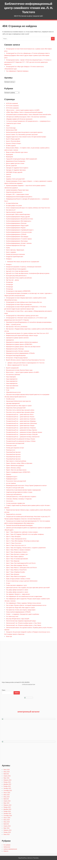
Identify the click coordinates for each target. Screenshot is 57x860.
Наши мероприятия (11, 379)
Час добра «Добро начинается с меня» (17, 590)
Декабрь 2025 (7, 784)
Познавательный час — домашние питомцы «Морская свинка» (24, 432)
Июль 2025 (7, 794)
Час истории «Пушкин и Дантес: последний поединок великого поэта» (26, 605)
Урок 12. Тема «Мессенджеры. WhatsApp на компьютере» (22, 541)
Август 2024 (7, 817)
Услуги (8, 583)
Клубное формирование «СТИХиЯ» (16, 234)
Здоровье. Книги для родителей (15, 179)
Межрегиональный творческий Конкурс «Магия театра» (22, 335)
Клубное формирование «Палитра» (16, 223)
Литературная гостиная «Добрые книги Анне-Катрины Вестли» (24, 302)
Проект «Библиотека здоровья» (15, 465)
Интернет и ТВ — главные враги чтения (17, 194)
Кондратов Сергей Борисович (14, 256)
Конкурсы (9, 259)
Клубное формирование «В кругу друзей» (18, 216)
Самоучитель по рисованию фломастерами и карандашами (23, 490)
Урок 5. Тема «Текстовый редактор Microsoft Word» (21, 563)
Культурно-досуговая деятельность (16, 275)
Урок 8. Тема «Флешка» (12, 574)
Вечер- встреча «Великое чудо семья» (17, 152)
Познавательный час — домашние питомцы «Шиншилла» (23, 436)
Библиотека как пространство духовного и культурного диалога (24, 132)
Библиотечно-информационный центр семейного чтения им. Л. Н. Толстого (28, 8)
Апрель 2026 (7, 776)
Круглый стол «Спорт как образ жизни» (17, 271)
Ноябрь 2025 (7, 786)
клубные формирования (10, 849)
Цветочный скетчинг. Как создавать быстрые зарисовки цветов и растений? (28, 587)
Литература (9, 282)
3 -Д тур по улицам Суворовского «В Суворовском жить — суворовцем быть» (28, 121)
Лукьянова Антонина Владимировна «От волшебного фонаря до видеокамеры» (29, 322)
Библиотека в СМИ (11, 130)
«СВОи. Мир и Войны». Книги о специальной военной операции (24, 112)
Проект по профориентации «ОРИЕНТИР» (18, 472)
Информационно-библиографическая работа (19, 196)
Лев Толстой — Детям (12, 280)
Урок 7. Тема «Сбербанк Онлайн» (15, 572)
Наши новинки (10, 388)
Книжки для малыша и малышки (15, 254)
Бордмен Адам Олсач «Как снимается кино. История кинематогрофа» (26, 137)
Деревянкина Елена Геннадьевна (15, 161)
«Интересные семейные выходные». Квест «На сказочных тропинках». (26, 117)
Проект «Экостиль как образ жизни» (16, 470)
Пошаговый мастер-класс (13, 452)
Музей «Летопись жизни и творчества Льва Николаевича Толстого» (25, 360)
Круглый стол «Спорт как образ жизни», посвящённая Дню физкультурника (27, 273)
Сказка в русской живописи (14, 494)
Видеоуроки (9, 154)
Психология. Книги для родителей (16, 481)
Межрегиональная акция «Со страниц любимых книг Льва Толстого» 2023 (27, 333)
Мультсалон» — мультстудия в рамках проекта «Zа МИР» (22, 372)
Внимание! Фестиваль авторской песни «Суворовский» (23, 261)
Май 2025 (6, 799)
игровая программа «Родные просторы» (17, 190)
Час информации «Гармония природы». (17, 71)
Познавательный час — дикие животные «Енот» (20, 414)
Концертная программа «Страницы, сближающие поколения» (23, 267)
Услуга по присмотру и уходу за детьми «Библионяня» (22, 581)
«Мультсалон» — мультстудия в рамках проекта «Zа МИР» (23, 110)
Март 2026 (6, 778)
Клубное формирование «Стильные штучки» (19, 232)
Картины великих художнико (14, 212)
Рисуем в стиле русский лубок (15, 487)
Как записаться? (10, 210)
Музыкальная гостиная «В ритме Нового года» (19, 370)
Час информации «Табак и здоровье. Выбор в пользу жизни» (23, 603)
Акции (8, 125)
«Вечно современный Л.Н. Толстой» (17, 365)
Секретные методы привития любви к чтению (19, 492)
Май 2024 (6, 824)
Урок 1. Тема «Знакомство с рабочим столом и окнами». (22, 532)
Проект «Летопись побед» (13, 468)
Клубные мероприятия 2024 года (15, 245)
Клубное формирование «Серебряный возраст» (20, 230)
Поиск (3, 690)
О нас (7, 390)
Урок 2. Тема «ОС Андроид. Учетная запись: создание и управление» (26, 547)
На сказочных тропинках (13, 374)
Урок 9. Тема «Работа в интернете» (16, 576)
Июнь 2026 (7, 771)
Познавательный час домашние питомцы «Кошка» (20, 439)
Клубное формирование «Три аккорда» (17, 236)
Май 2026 (6, 774)
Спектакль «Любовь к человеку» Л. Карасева (19, 499)
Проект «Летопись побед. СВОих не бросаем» (19, 463)
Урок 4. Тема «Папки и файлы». (15, 556)
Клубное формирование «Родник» (16, 228)
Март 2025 (6, 803)
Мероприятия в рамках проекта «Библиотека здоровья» (22, 342)
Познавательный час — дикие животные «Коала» (20, 416)
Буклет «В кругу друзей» (13, 139)
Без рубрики (7, 845)
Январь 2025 (7, 807)
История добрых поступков (14, 205)
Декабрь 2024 (7, 809)
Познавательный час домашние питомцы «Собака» (21, 441)
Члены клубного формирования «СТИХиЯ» (18, 612)
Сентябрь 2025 (8, 790)
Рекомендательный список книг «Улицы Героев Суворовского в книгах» (26, 485)
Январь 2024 (7, 832)
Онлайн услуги (10, 399)
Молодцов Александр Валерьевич (16, 355)
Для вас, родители (11, 165)
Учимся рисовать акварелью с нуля (16, 585)
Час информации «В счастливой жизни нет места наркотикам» (24, 596)
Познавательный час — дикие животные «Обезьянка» (21, 423)
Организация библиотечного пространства (18, 401)
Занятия (8, 174)
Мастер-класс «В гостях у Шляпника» (16, 326)
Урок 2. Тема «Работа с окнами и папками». (18, 550)
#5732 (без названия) (12, 105)
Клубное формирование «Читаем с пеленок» (19, 243)
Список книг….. (10, 501)
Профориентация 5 (11, 479)
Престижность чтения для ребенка (16, 461)
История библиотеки (12, 203)
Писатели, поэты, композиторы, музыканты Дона (20, 410)
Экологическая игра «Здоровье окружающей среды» (21, 621)
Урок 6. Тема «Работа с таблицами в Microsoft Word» (21, 567)
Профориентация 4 (11, 476)
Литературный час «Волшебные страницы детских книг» (22, 315)
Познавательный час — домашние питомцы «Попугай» (22, 434)
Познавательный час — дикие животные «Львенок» (21, 419)
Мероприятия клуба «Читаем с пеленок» (17, 351)
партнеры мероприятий (13, 403)
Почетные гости (10, 450)
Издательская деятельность (14, 192)
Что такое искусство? (12, 616)
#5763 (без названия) (12, 108)
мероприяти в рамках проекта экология (17, 338)
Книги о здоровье (11, 252)
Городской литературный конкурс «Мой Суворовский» (21, 159)
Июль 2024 (7, 820)
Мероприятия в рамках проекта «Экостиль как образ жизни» (23, 346)
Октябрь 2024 (7, 813)
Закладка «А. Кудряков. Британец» (16, 170)
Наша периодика (11, 377)
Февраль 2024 (7, 830)
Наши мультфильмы (12, 385)
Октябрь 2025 (7, 788)
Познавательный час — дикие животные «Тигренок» (21, 428)
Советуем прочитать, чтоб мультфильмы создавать (21, 496)
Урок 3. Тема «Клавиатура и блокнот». (17, 552)
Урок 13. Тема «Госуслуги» (13, 543)
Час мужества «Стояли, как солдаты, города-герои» (21, 610)
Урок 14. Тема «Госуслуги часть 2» (16, 545)
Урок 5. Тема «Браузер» (13, 561)
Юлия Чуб (9, 636)
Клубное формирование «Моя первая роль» (18, 221)
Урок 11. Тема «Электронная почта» (16, 539)
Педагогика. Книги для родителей (15, 408)
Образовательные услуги (13, 392)
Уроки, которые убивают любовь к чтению (18, 579)
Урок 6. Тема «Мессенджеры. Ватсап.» (17, 565)
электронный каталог (28, 711)
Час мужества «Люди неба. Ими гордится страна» (20, 607)
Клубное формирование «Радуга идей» (17, 225)
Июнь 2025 (7, 797)
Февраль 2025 (7, 805)
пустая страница (11, 483)
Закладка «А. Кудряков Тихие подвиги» (17, 168)
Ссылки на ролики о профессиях (15, 503)
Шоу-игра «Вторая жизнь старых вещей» (17, 618)
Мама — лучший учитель (13, 324)
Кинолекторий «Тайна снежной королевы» (18, 214)
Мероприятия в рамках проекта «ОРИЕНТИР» (19, 344)
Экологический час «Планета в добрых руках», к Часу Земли (23, 623)
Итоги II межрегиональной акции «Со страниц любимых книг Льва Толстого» (28, 208)
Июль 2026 (7, 769)
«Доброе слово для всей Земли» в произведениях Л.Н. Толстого (25, 363)
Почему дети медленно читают (15, 448)
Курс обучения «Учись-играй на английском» (19, 278)
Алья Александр (10, 128)
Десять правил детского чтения (15, 163)
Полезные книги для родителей (15, 443)
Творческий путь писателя (13, 514)
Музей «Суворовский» (12, 368)
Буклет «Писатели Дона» (13, 141)
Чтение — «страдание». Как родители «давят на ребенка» (22, 614)
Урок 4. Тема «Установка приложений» (17, 559)
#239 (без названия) (12, 103)
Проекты (8, 474)
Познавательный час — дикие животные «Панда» (20, 425)
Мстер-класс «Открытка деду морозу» (17, 358)
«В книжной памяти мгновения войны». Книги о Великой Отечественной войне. (28, 114)
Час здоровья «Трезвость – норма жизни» (18, 594)
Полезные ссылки (11, 445)
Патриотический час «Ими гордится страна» (19, 405)
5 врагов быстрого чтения (13, 123)
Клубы (8, 247)
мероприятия (10, 340)
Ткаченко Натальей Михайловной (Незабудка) (19, 525)
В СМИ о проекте (11, 145)
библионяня (7, 847)
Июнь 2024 (7, 822)
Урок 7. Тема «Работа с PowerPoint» (16, 570)
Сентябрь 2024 (8, 815)
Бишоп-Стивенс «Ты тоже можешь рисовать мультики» (22, 134)
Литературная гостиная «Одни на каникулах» (19, 304)
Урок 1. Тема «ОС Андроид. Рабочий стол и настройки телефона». (25, 534)
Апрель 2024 (7, 826)
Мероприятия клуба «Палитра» (15, 349)
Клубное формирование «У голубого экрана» (19, 239)
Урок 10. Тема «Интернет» (13, 536)
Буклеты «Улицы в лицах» (13, 143)
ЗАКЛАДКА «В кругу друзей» (14, 172)
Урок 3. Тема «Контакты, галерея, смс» (17, 554)
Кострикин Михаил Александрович (16, 269)
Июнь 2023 (7, 834)
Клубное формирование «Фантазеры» (17, 241)
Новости (6, 851)
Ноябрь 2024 (7, 811)
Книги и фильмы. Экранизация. (15, 250)
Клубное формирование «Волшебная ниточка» (19, 219)
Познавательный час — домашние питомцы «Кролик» (21, 430)
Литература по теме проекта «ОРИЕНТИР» (18, 291)
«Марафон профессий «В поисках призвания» (19, 119)
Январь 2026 (7, 782)
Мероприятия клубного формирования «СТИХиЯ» (20, 353)
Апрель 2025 (7, 801)
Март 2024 (6, 828)
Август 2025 (7, 792)
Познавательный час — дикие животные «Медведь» (21, 421)
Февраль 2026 (7, 780)
